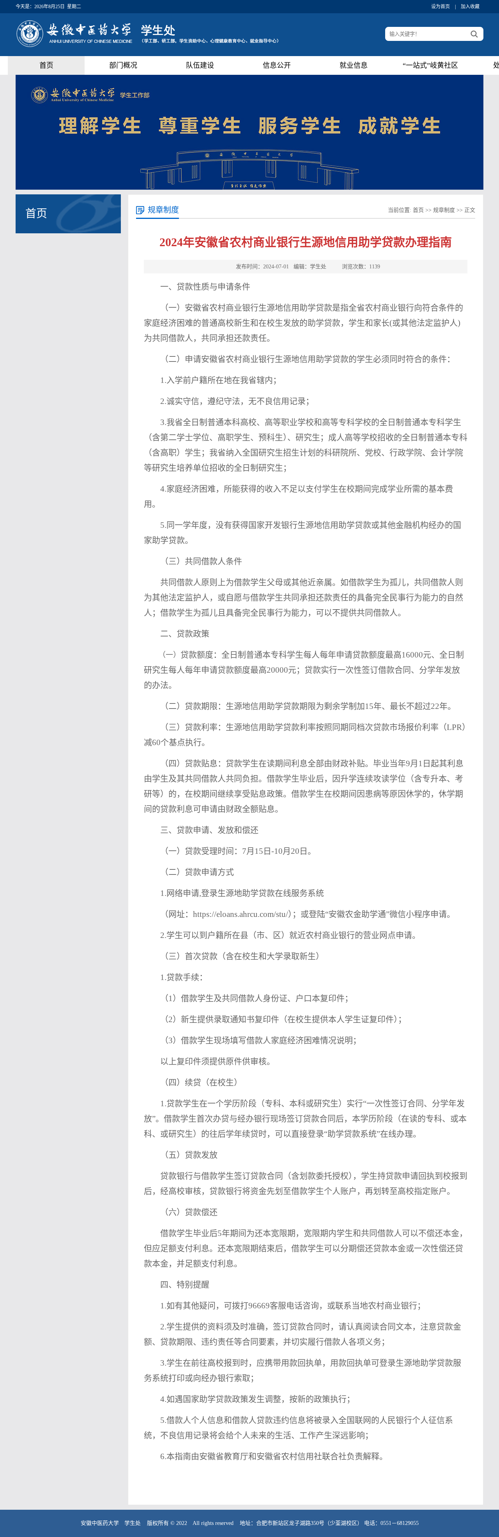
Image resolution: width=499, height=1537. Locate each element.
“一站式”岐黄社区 (430, 65)
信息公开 (277, 65)
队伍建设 (200, 65)
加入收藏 (470, 6)
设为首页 (440, 6)
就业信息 (354, 65)
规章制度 (444, 210)
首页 (46, 65)
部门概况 (123, 65)
